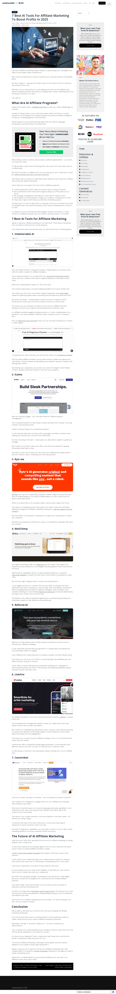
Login (109, 3)
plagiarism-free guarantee (27, 321)
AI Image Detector (86, 178)
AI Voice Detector (86, 175)
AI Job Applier (84, 166)
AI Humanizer (66, 3)
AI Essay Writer (85, 194)
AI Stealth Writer (85, 200)
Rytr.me (14, 494)
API (90, 3)
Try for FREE (51, 152)
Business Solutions (77, 3)
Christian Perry (16, 25)
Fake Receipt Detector (87, 181)
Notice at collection (84, 992)
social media (63, 293)
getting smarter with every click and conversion (31, 175)
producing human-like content (58, 276)
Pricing (85, 3)
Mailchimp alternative (47, 592)
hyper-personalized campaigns (29, 853)
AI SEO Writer (84, 197)
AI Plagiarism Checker (64, 355)
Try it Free (102, 3)
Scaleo (28, 416)
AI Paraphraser (85, 169)
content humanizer (41, 951)
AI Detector (58, 3)
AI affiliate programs (39, 107)
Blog (17, 23)
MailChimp (40, 564)
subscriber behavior (19, 575)
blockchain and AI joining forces (43, 891)
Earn (93, 3)
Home (13, 23)
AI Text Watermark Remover (88, 184)
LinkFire (62, 717)
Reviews (15, 12)
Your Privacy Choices (101, 992)
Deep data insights (21, 200)
